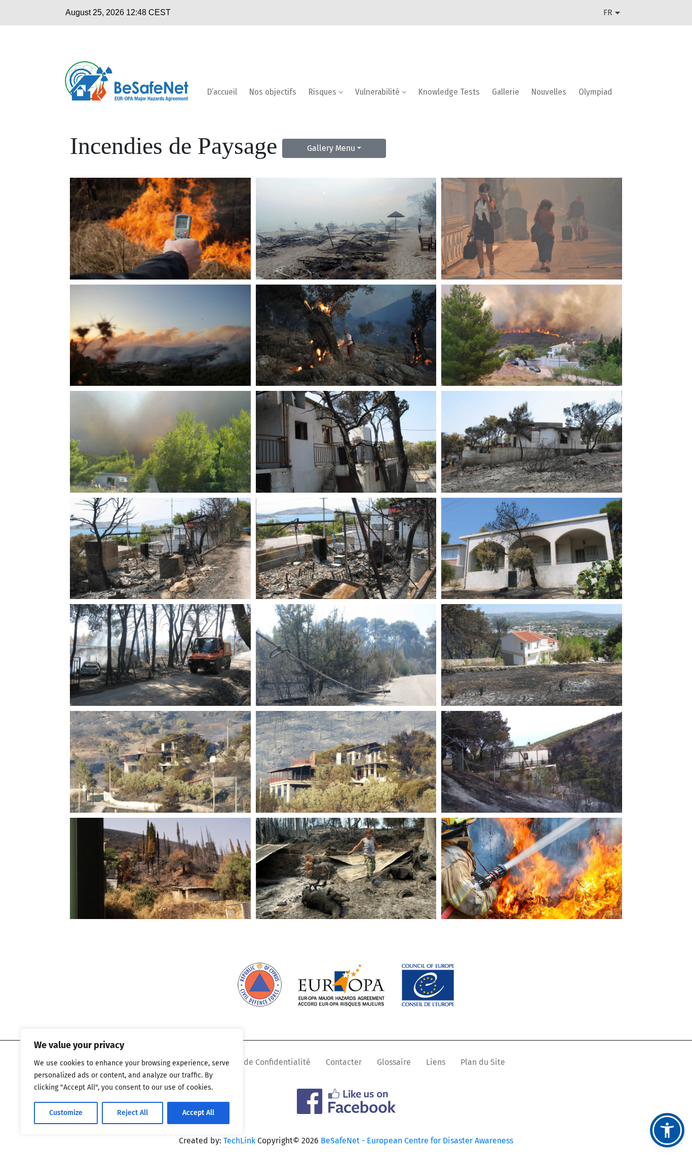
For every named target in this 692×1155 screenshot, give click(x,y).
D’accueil (222, 92)
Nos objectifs (272, 92)
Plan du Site (482, 1062)
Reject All (132, 1112)
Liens (435, 1062)
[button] (667, 1130)
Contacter (344, 1062)
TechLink (239, 1140)
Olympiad (595, 92)
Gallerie (505, 92)
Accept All (198, 1112)
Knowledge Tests (449, 92)
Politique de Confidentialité (259, 1062)
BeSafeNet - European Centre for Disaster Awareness (417, 1140)
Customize (66, 1112)
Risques (323, 92)
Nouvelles (548, 92)
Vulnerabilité (378, 92)
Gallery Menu (331, 148)
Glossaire (394, 1062)
